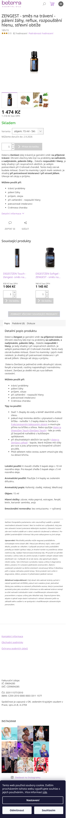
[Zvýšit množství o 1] (12, 145)
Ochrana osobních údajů (15, 648)
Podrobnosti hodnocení (41, 33)
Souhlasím (48, 810)
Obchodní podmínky (12, 642)
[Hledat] (44, 4)
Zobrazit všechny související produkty (34, 314)
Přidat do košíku (30, 146)
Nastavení (32, 800)
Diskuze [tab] (31, 323)
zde (45, 792)
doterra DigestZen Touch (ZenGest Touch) (36, 429)
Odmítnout (17, 810)
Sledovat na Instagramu (27, 777)
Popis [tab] (7, 323)
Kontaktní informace (12, 636)
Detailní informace (11, 213)
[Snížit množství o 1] (12, 148)
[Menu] (61, 4)
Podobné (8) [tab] (18, 323)
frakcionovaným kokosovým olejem (29, 424)
